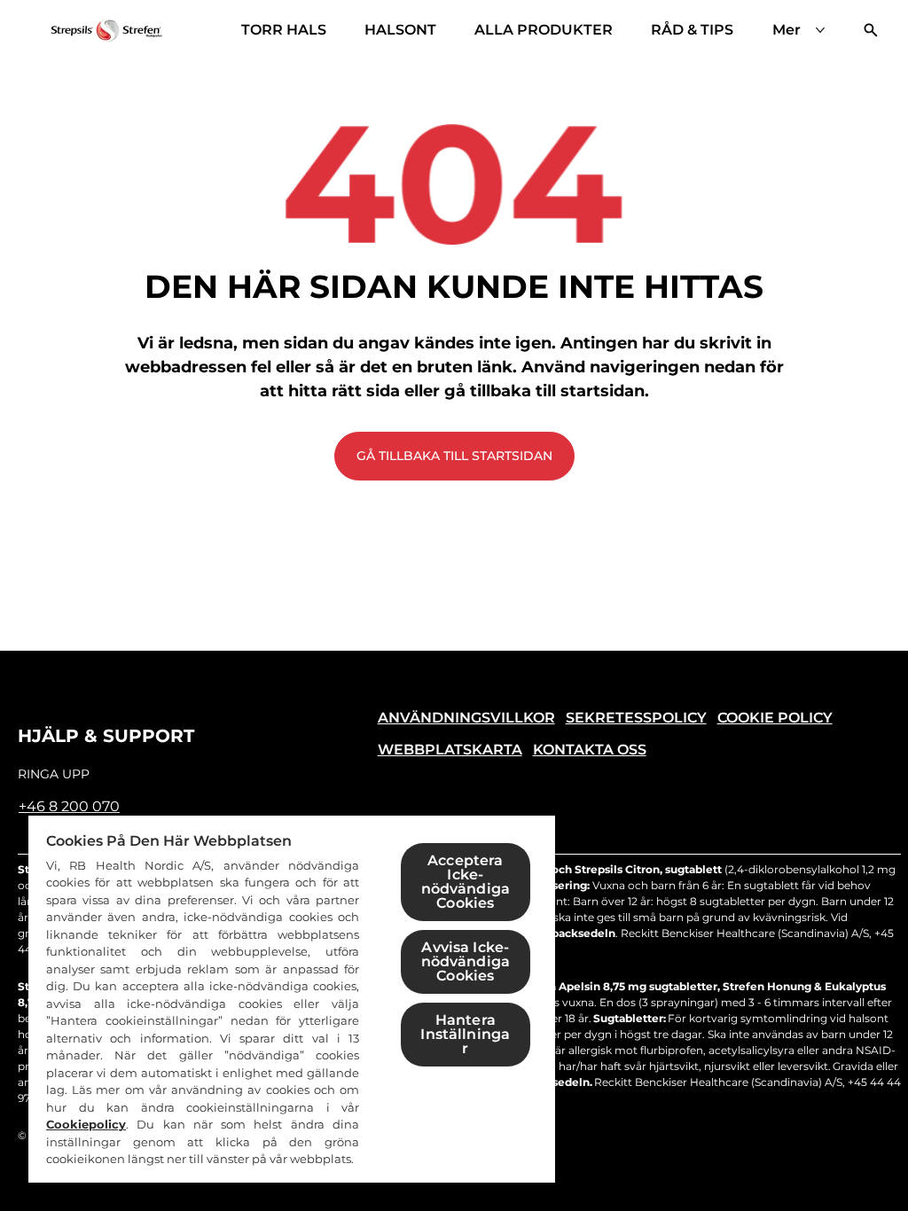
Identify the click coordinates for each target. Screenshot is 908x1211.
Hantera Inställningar (465, 1034)
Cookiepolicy (86, 1124)
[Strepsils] (106, 30)
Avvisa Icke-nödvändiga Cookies (466, 961)
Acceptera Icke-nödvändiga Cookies (466, 881)
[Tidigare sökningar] (870, 30)
